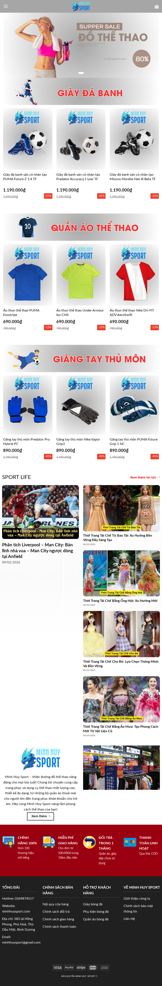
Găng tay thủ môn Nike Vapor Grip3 (78, 442)
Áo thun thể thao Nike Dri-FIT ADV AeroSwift (132, 313)
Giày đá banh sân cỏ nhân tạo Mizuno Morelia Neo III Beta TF (133, 177)
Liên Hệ (129, 919)
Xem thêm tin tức (143, 477)
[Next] (152, 149)
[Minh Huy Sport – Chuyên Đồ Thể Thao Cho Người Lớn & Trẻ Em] (81, 6)
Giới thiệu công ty (137, 898)
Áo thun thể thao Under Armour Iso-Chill (80, 313)
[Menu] (5, 6)
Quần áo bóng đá (95, 919)
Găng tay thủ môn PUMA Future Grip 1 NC (134, 442)
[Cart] (157, 6)
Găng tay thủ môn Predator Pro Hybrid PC (26, 442)
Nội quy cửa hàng (56, 904)
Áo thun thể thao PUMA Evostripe (21, 313)
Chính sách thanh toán (59, 926)
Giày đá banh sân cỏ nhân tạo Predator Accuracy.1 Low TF (78, 177)
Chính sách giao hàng (58, 919)
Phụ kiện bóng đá (96, 911)
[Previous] (9, 149)
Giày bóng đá (93, 904)
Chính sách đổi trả (56, 911)
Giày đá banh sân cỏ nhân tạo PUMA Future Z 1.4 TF (25, 177)
